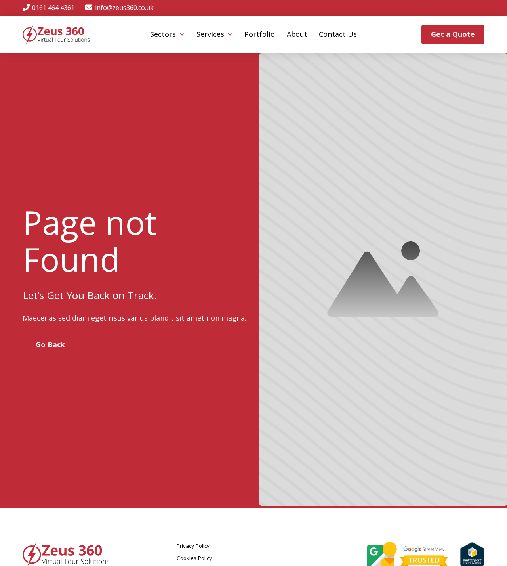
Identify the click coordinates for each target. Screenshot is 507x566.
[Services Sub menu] (230, 34)
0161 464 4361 (53, 7)
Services (210, 34)
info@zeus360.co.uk (124, 7)
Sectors (163, 34)
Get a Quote (453, 34)
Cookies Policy (194, 558)
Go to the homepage (136, 344)
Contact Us (338, 34)
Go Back (50, 344)
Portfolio (259, 34)
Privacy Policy (193, 545)
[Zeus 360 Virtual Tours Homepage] (56, 34)
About (297, 34)
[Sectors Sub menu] (182, 34)
